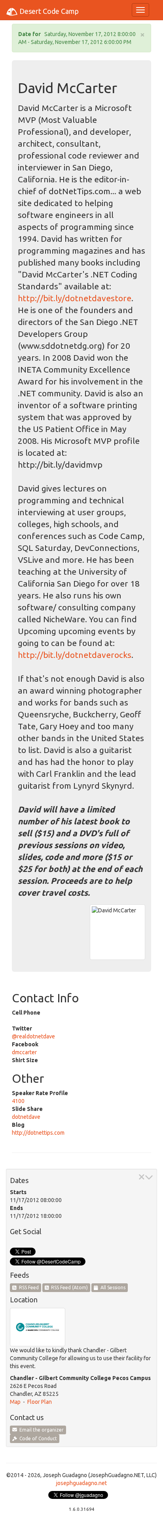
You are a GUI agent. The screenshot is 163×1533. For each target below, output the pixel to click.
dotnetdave (26, 1117)
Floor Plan (39, 1402)
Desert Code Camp (48, 11)
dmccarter (24, 1052)
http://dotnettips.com (38, 1133)
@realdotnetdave (33, 1036)
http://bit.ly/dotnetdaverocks (74, 654)
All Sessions (111, 1287)
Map (15, 1402)
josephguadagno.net (81, 1483)
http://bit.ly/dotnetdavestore (74, 298)
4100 (18, 1101)
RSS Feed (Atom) (68, 1287)
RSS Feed (28, 1287)
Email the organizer (40, 1429)
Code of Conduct (37, 1438)
